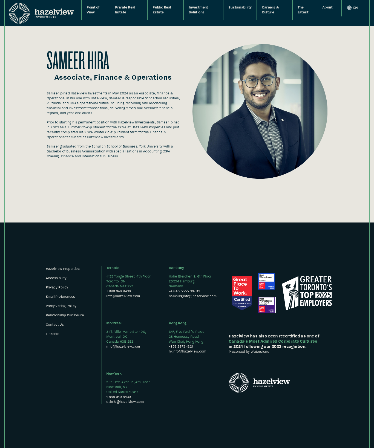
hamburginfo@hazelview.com (192, 296)
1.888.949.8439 (118, 291)
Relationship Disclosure (65, 315)
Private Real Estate (125, 10)
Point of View (93, 10)
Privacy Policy (57, 287)
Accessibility (56, 278)
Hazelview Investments (41, 13)
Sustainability (240, 7)
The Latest (303, 10)
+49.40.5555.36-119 (184, 291)
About (327, 7)
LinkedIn (52, 333)
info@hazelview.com (123, 296)
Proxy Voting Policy (61, 306)
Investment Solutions (198, 10)
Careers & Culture (270, 10)
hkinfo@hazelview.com (187, 351)
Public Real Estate (162, 10)
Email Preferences (60, 296)
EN (355, 7)
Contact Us (55, 324)
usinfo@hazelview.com (124, 401)
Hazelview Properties (62, 268)
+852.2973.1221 (181, 346)
